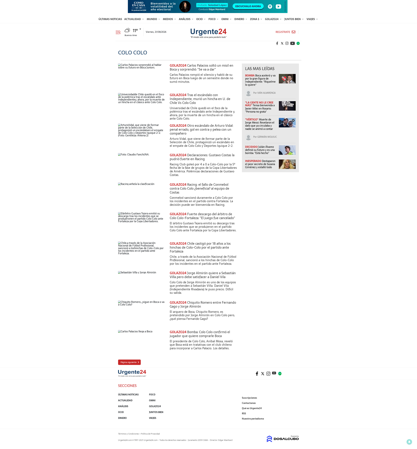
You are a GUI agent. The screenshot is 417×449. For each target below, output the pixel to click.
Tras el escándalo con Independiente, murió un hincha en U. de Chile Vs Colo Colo (200, 98)
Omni (225, 19)
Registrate (283, 32)
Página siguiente (129, 362)
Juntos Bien (292, 19)
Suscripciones (249, 398)
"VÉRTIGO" (252, 119)
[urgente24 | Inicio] (295, 424)
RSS (244, 413)
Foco (212, 19)
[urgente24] (132, 376)
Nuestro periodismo (253, 418)
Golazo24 (272, 19)
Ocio (199, 19)
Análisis (185, 19)
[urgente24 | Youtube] (292, 43)
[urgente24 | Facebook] (277, 43)
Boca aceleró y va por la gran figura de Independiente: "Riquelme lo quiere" (260, 80)
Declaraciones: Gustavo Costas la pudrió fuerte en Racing (202, 157)
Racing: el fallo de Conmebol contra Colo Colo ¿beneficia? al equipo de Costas (199, 188)
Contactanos (249, 403)
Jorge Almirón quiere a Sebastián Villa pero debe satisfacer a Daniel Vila (203, 275)
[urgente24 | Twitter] (282, 43)
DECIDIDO (251, 147)
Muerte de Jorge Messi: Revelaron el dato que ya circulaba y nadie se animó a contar (259, 124)
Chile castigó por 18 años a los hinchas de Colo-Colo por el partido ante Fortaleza (200, 247)
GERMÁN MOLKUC (267, 137)
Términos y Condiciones (128, 433)
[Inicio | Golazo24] (298, 43)
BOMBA (250, 75)
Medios (168, 19)
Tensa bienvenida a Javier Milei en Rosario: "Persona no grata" (260, 108)
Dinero (239, 19)
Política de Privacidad (150, 433)
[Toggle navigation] (119, 32)
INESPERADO (253, 161)
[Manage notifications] (409, 441)
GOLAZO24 (178, 65)
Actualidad (133, 19)
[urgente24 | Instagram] (287, 43)
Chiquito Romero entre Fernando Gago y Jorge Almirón (203, 304)
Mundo (152, 19)
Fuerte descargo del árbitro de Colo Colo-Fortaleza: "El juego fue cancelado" (202, 216)
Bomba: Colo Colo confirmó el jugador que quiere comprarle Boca (200, 334)
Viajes (311, 19)
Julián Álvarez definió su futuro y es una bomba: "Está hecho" (260, 150)
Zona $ (255, 19)
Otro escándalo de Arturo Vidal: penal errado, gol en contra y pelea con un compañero (201, 129)
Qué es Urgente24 (252, 408)
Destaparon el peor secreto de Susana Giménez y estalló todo (260, 164)
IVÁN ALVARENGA (266, 93)
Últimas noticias (110, 19)
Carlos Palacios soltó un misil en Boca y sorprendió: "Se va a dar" (201, 67)
